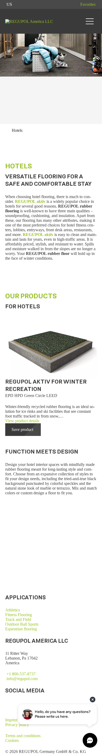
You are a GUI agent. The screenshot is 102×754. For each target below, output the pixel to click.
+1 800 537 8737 (19, 563)
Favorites (87, 4)
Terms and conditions (23, 735)
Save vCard (15, 573)
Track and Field (18, 619)
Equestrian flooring (21, 629)
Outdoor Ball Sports (21, 624)
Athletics (12, 610)
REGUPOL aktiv (30, 201)
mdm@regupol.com (21, 568)
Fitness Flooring (18, 614)
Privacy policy (17, 724)
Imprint (11, 720)
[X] (7, 703)
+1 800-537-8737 (21, 674)
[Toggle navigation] (90, 21)
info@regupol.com (22, 678)
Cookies (12, 740)
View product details (22, 421)
